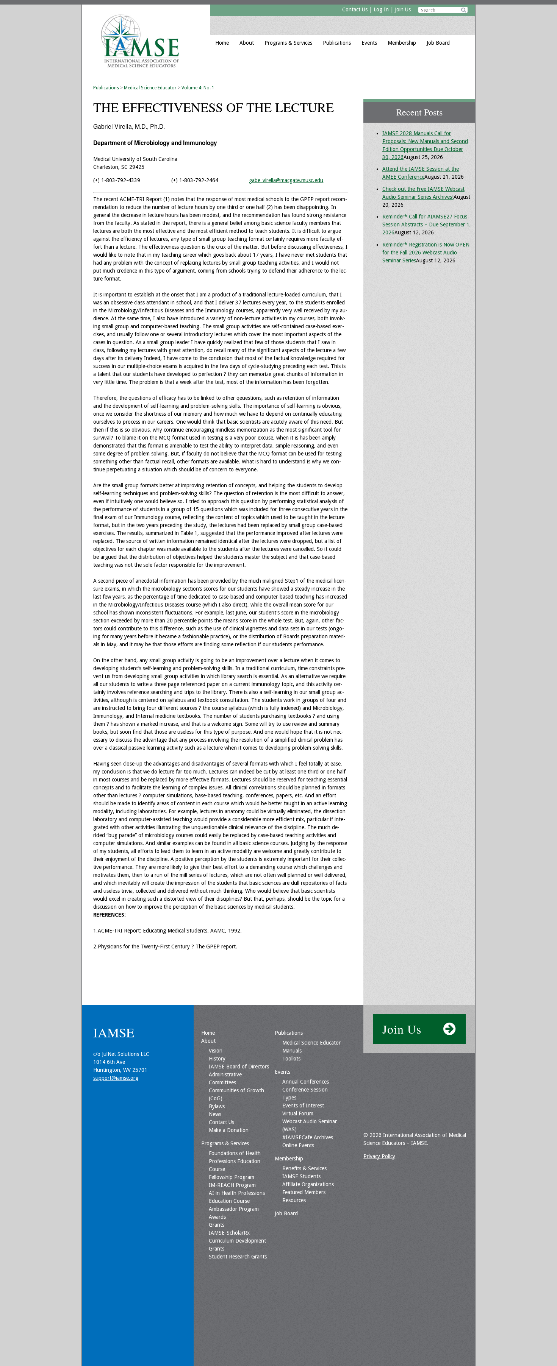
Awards (217, 1217)
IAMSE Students (301, 1176)
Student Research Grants (238, 1257)
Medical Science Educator (150, 87)
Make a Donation (229, 1130)
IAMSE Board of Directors (239, 1066)
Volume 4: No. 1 (197, 87)
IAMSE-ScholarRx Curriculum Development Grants (237, 1241)
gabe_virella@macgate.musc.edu (286, 180)
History (217, 1059)
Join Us (403, 9)
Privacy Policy (379, 1156)
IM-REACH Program (232, 1185)
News (215, 1114)
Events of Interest (303, 1105)
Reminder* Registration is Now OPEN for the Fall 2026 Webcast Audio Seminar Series (425, 253)
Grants (216, 1225)
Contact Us (355, 9)
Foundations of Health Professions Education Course (235, 1161)
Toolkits (291, 1059)
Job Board (438, 43)
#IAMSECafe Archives (307, 1137)
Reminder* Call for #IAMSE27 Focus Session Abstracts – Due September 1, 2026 (426, 224)
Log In (381, 9)
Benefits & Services (304, 1168)
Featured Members (303, 1192)
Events (369, 43)
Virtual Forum (297, 1113)
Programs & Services (288, 43)
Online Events (298, 1145)
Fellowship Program (231, 1177)
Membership (402, 43)
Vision (215, 1051)
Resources (294, 1200)
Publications (337, 43)
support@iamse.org (115, 1078)
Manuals (292, 1051)
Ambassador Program (234, 1209)
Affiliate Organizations (308, 1184)
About (246, 43)
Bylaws (217, 1106)
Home (222, 43)
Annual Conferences (305, 1082)
